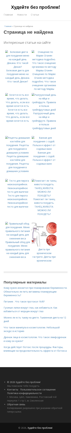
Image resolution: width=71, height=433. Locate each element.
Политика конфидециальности (24, 393)
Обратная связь (16, 404)
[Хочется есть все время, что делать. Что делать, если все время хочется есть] (17, 105)
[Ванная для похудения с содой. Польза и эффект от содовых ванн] (44, 148)
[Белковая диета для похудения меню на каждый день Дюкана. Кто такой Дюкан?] (17, 66)
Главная (8, 14)
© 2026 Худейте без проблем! (23, 382)
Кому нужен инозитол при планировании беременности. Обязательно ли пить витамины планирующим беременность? (35, 291)
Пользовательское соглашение (38, 389)
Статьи (35, 14)
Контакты (12, 389)
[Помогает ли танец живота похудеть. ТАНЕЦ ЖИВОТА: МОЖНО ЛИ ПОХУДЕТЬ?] (44, 195)
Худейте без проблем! (35, 7)
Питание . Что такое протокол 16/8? (24, 301)
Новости (22, 14)
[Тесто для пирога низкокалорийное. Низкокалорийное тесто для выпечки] (17, 191)
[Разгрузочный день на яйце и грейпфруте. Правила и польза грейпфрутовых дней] (44, 109)
